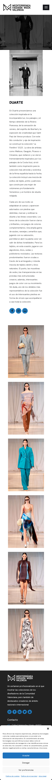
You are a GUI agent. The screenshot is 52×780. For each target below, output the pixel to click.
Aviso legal (42, 776)
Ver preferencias (26, 770)
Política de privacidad (29, 776)
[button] (48, 728)
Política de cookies (13, 776)
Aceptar (26, 755)
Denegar (26, 763)
